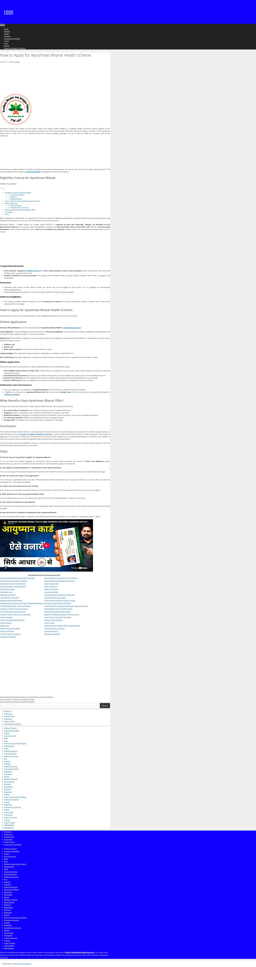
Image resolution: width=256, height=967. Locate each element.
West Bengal (9, 827)
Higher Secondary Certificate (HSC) (13, 586)
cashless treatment (12, 394)
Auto (6, 43)
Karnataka (8, 774)
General (7, 31)
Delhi (6, 748)
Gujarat (7, 761)
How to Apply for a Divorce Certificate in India (17, 699)
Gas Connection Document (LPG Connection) (61, 578)
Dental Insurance (10, 751)
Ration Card (4, 626)
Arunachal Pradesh (11, 731)
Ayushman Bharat (33, 172)
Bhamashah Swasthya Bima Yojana (57, 612)
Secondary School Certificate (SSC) (13, 584)
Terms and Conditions (13, 724)
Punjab (7, 802)
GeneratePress (25, 964)
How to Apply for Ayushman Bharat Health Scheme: (22, 201)
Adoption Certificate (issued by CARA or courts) (61, 614)
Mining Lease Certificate (53, 620)
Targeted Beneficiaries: (17, 195)
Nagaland (8, 792)
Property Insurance (11, 799)
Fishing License (6, 623)
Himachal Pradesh (11, 769)
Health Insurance (11, 766)
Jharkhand (8, 771)
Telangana (8, 815)
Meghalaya (8, 787)
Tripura (7, 820)
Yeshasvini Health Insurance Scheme (14, 609)
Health (6, 34)
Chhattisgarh (9, 746)
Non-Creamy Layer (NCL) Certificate (13, 581)
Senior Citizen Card (51, 584)
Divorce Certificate (7, 631)
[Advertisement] (55, 78)
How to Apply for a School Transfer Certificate (17, 702)
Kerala (6, 776)
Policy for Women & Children (14, 48)
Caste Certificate (6, 617)
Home (6, 29)
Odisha (7, 794)
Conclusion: (9, 212)
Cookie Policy (9, 716)
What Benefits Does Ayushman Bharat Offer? (20, 210)
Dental (6, 46)
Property (7, 36)
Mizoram (7, 789)
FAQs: (7, 214)
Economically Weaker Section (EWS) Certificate (17, 578)
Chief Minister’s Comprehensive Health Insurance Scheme (66, 606)
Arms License (49, 623)
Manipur (7, 784)
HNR (8, 12)
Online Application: (11, 203)
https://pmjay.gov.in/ (72, 328)
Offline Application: (16, 205)
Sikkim (6, 810)
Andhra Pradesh (10, 728)
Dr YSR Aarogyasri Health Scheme (13, 612)
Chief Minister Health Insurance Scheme (15, 606)
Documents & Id (6, 697)
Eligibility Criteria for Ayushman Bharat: (18, 193)
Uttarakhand (9, 825)
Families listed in (33, 271)
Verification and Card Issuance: (19, 207)
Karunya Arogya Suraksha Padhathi (57, 603)
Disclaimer (8, 719)
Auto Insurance (10, 736)
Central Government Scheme (15, 743)
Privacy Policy (9, 721)
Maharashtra (9, 782)
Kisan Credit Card (50, 586)
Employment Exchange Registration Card (59, 581)
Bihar (6, 738)
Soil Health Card (6, 592)
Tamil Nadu (9, 812)
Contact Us (8, 714)
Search (105, 705)
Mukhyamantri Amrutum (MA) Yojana (58, 609)
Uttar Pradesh (9, 822)
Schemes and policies (12, 39)
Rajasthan (8, 804)
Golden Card (66, 392)
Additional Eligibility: (16, 199)
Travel (6, 41)
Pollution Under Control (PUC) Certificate (15, 614)
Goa (5, 759)
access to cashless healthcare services (36, 434)
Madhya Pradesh (11, 779)
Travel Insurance (10, 817)
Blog (6, 741)
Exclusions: (13, 197)
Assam (6, 733)
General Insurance (11, 756)
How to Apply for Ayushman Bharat (40, 697)
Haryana (7, 764)
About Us (7, 711)
